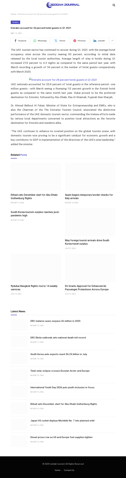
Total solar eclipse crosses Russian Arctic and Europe (60, 370)
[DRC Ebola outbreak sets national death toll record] (19, 341)
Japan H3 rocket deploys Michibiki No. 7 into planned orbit (62, 420)
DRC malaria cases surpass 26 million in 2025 (55, 321)
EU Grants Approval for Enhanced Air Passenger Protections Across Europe (86, 288)
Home (13, 14)
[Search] (113, 5)
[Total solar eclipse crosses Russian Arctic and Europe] (19, 375)
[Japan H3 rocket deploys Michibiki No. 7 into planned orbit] (19, 424)
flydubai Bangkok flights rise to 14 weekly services (34, 288)
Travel (15, 22)
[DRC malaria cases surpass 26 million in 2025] (19, 325)
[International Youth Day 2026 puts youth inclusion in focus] (19, 391)
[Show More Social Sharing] (112, 41)
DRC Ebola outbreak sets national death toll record (58, 337)
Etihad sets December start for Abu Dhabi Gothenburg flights (34, 196)
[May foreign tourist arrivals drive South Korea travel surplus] (90, 222)
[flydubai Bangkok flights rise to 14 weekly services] (36, 268)
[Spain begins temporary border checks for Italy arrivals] (90, 177)
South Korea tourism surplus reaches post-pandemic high (35, 214)
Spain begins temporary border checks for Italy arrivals (89, 196)
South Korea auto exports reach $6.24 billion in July (58, 354)
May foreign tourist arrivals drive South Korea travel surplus (87, 242)
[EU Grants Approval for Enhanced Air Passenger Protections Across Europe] (90, 268)
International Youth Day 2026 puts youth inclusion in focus (62, 387)
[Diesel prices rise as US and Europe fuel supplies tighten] (19, 441)
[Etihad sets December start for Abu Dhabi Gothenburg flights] (36, 177)
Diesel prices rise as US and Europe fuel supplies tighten (61, 437)
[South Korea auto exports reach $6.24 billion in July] (19, 358)
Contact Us (69, 470)
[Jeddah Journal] (63, 5)
